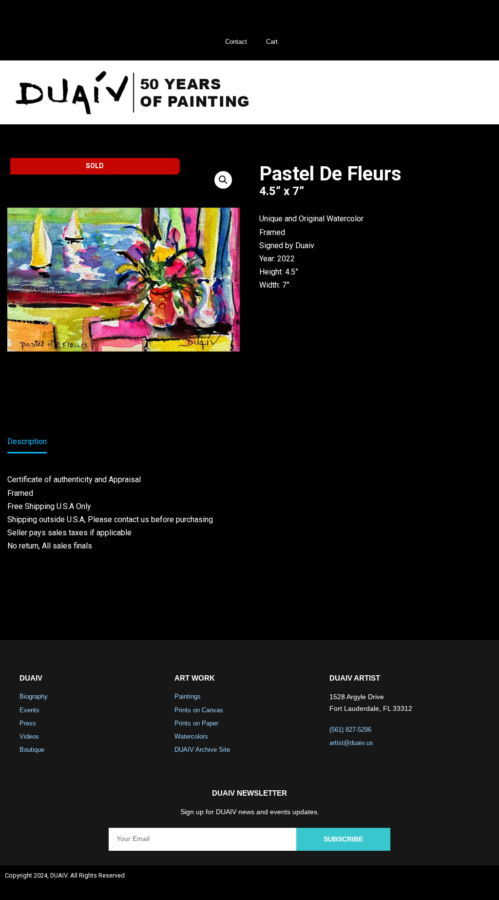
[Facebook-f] (405, 883)
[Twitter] (430, 883)
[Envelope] (482, 883)
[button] (469, 92)
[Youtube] (456, 883)
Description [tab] (27, 441)
